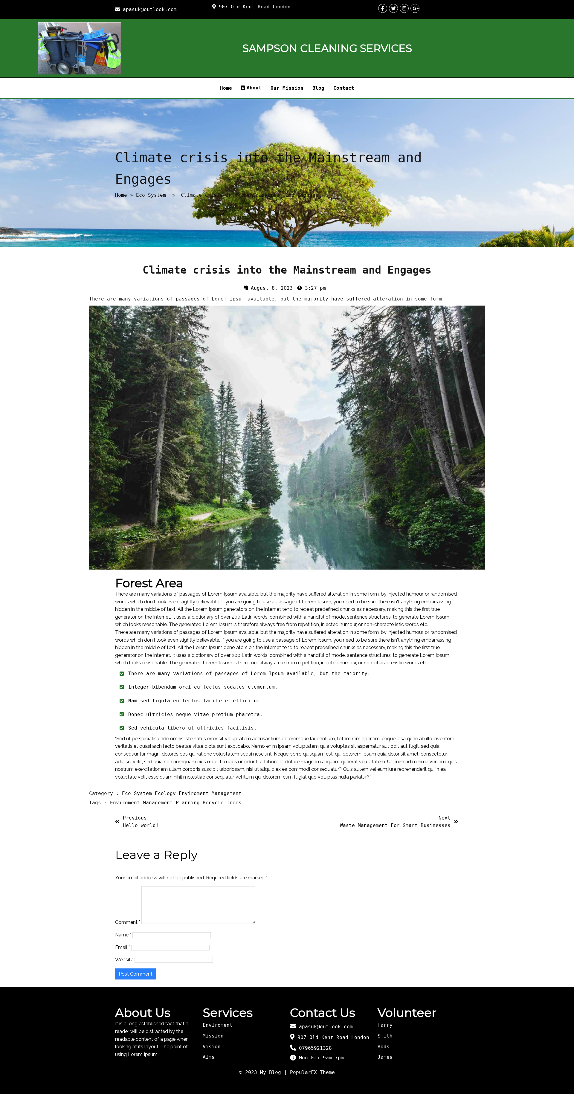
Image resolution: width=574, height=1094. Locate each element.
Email (122, 947)
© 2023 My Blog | (264, 1072)
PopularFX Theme (312, 1072)
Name (123, 935)
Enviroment (195, 793)
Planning (189, 802)
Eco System (151, 195)
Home (121, 195)
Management (227, 793)
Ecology (167, 793)
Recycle (215, 802)
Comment (127, 922)
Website (124, 959)
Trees (234, 802)
